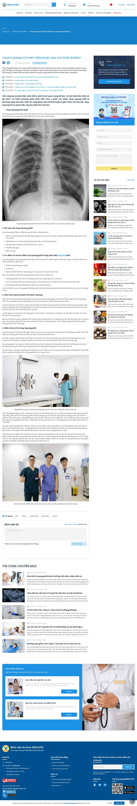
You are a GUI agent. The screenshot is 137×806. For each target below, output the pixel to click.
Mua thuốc (117, 13)
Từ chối (109, 803)
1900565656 (8, 762)
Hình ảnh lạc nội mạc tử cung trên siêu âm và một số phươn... (55, 593)
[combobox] (114, 149)
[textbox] (114, 149)
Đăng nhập (131, 5)
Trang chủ (5, 31)
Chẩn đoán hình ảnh (20, 31)
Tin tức (83, 13)
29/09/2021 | (32, 77)
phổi (16, 516)
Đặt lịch (69, 691)
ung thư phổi (45, 516)
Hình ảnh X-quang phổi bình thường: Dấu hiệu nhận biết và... (55, 576)
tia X (23, 344)
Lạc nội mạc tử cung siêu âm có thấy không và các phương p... (55, 627)
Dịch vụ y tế (38, 13)
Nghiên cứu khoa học (71, 13)
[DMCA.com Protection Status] (9, 793)
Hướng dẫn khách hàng (53, 13)
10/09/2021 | (21, 80)
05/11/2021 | (23, 84)
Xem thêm (131, 180)
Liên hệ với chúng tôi (114, 82)
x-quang (24, 516)
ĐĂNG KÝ (128, 767)
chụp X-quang (34, 516)
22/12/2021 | (34, 90)
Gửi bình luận (77, 544)
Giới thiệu (28, 13)
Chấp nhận (119, 803)
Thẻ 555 (90, 13)
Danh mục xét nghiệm (103, 13)
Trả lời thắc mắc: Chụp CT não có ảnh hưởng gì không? (52, 610)
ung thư (62, 255)
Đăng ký (122, 5)
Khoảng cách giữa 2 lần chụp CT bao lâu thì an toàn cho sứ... (54, 643)
